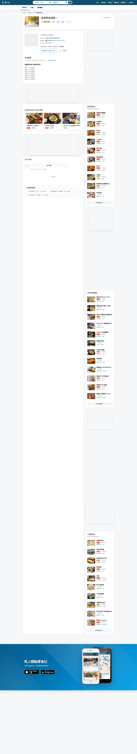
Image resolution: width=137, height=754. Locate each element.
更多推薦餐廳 (99, 403)
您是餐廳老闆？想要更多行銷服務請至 (52, 46)
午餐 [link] (58, 21)
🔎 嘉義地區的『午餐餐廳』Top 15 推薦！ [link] (60, 191)
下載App (110, 2)
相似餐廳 (39, 7)
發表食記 (103, 2)
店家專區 (123, 2)
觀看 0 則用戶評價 (49, 50)
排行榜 (131, 2)
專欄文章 (116, 2)
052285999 (49, 43)
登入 (98, 2)
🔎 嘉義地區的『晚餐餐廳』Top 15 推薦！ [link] (38, 195)
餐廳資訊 (24, 7)
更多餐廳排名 (99, 202)
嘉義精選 (29, 12)
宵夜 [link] (53, 21)
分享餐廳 (64, 50)
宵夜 (34, 12)
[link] (103, 116)
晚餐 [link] (63, 21)
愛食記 (24, 12)
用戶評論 (28, 159)
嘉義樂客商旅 (48, 17)
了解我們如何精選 (51, 60)
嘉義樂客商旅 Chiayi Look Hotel (56, 40)
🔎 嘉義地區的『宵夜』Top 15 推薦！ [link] (37, 191)
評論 (32, 7)
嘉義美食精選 (46, 21)
